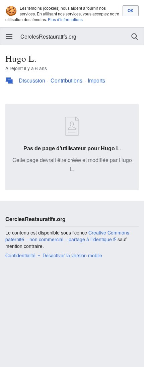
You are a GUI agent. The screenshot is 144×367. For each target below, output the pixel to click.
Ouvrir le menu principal (9, 37)
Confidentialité (20, 255)
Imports (96, 80)
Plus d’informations (65, 19)
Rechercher (134, 37)
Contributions (66, 80)
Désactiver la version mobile (72, 255)
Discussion (32, 80)
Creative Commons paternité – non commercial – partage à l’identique (67, 236)
